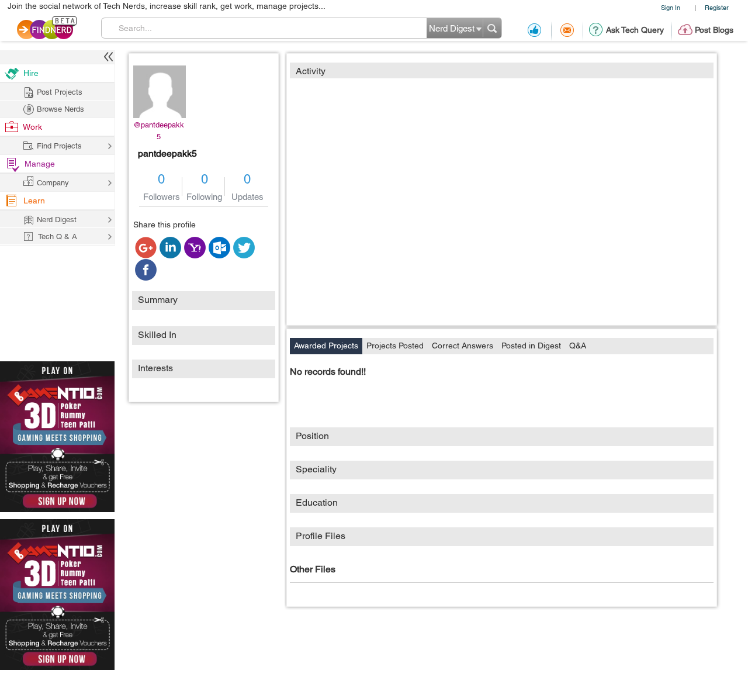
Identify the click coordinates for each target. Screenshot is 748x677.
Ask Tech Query (635, 29)
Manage (40, 163)
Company (53, 182)
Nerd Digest (57, 219)
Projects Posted (395, 345)
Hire (31, 73)
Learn (34, 200)
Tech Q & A (57, 236)
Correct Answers (462, 345)
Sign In (670, 7)
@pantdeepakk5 (158, 130)
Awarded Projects (326, 345)
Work (32, 127)
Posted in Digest (531, 345)
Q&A (577, 345)
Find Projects (59, 145)
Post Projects (59, 92)
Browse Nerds (60, 109)
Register (717, 7)
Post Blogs (714, 29)
